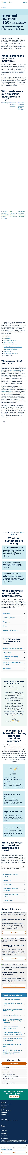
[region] (14, 1149)
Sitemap (3, 1136)
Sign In (25, 2)
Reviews (3, 1114)
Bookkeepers (7, 336)
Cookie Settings (4, 1138)
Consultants (7, 338)
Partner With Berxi (6, 1111)
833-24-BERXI (5, 1121)
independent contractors (17, 370)
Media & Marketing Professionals (13, 347)
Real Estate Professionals (11, 349)
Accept (14, 1152)
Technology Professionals (11, 353)
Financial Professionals (10, 340)
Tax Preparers (7, 351)
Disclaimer (3, 1132)
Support (3, 1107)
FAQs (2, 1109)
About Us (3, 1102)
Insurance (5, 7)
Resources (4, 1105)
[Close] (26, 1145)
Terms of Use (4, 1130)
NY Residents (4, 1135)
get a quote (14, 1064)
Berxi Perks (4, 1112)
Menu (4, 2)
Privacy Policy (4, 1133)
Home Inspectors (8, 342)
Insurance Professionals (10, 345)
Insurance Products (6, 1104)
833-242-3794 (14, 1121)
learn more (14, 932)
